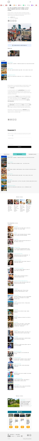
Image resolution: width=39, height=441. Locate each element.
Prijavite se (19, 146)
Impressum (24, 438)
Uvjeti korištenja (29, 438)
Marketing (27, 438)
